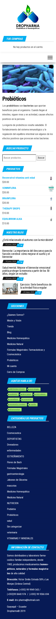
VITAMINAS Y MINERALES (20, 538)
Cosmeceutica (14, 433)
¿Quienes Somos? (15, 314)
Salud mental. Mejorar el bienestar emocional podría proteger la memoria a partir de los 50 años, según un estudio (26, 270)
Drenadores (12, 444)
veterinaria (12, 532)
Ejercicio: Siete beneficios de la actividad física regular (35, 286)
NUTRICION (12, 503)
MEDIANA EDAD (17, 389)
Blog (9, 332)
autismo (13, 394)
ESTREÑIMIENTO (15, 456)
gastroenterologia (15, 473)
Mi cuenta (11, 366)
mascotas (11, 485)
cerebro (14, 399)
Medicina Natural (15, 344)
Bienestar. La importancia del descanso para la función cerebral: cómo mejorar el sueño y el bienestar (27, 254)
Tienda (10, 326)
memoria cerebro (17, 405)
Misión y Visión (14, 320)
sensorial (27, 399)
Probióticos (12, 360)
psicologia (34, 389)
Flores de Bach (14, 462)
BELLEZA (11, 427)
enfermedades (14, 450)
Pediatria (11, 509)
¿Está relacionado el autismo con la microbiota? (27, 239)
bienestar (15, 409)
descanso (26, 394)
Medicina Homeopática (18, 338)
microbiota (41, 394)
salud (9, 520)
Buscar (41, 157)
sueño (33, 405)
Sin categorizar (14, 526)
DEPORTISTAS (14, 438)
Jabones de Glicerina (17, 479)
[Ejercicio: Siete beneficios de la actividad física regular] (10, 288)
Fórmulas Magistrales (17, 468)
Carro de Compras (16, 372)
